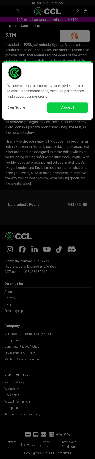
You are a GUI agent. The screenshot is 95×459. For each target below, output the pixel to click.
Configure (16, 107)
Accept (67, 107)
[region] (47, 90)
